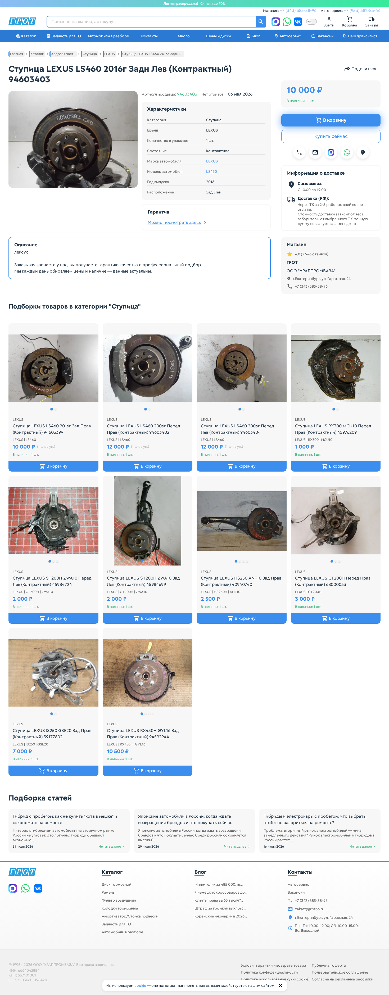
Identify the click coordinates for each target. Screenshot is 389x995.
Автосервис (298, 884)
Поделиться (363, 68)
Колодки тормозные (120, 908)
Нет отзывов (212, 94)
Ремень (108, 892)
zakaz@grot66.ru (309, 909)
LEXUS (212, 161)
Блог (200, 872)
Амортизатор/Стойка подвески (130, 916)
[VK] (298, 21)
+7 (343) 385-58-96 (298, 10)
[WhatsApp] (287, 21)
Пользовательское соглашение (340, 972)
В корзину (334, 120)
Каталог (112, 872)
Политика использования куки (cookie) (275, 979)
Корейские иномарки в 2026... (221, 916)
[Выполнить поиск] (261, 22)
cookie (140, 985)
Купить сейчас (331, 136)
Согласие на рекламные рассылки (342, 979)
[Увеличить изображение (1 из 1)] (73, 139)
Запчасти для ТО (116, 924)
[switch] (311, 22)
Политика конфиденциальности (269, 972)
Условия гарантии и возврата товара (273, 965)
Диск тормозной (116, 884)
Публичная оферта (329, 965)
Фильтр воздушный (119, 900)
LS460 (211, 171)
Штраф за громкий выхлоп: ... (220, 908)
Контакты (300, 872)
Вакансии (296, 892)
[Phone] (299, 152)
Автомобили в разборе (122, 932)
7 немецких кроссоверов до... (221, 892)
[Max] (276, 21)
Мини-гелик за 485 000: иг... (219, 884)
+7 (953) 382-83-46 (362, 10)
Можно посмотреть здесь (174, 222)
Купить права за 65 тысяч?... (219, 900)
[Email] (315, 152)
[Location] (362, 152)
